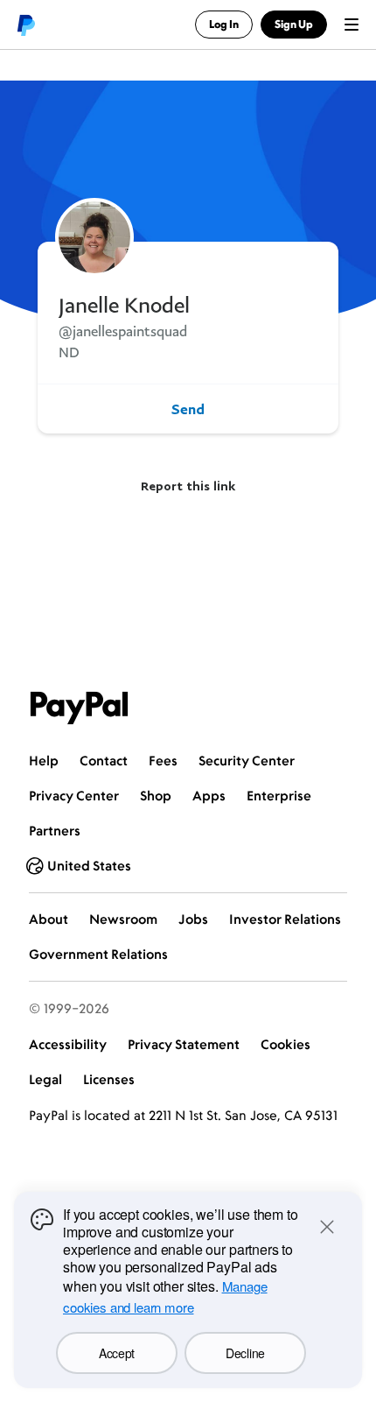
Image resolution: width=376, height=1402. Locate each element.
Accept (117, 1353)
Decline (245, 1353)
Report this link (188, 485)
